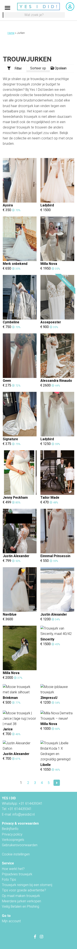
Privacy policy (12, 834)
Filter (18, 68)
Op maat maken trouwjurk (21, 896)
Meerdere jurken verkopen (21, 901)
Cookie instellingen (16, 854)
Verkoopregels (13, 840)
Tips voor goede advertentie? (24, 890)
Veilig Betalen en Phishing (20, 906)
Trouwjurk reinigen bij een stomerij (27, 885)
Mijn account (11, 921)
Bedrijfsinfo (10, 829)
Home (10, 32)
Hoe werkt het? (13, 869)
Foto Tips (9, 879)
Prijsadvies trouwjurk (17, 874)
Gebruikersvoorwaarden (19, 845)
